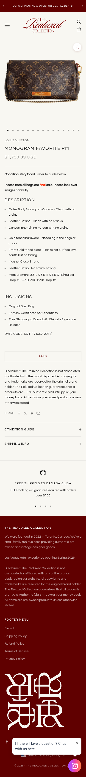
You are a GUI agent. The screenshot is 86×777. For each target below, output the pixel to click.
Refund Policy (14, 643)
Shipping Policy (16, 636)
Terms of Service (17, 651)
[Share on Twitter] (25, 413)
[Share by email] (38, 413)
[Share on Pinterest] (32, 413)
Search (10, 628)
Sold (43, 356)
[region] (43, 484)
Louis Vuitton (17, 140)
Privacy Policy (15, 658)
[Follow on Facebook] (7, 741)
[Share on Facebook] (19, 413)
